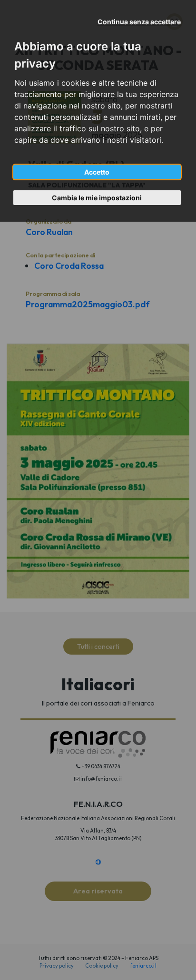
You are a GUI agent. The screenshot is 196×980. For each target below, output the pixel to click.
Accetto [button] (96, 172)
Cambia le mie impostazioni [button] (97, 198)
